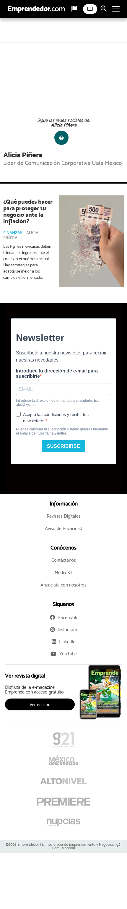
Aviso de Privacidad (63, 528)
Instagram (67, 629)
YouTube (68, 654)
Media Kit (64, 572)
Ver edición (40, 704)
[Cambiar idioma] (74, 9)
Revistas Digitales (64, 516)
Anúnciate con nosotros (63, 585)
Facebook (67, 617)
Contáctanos (63, 560)
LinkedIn (67, 641)
